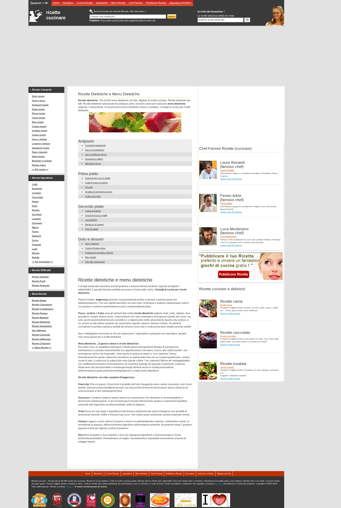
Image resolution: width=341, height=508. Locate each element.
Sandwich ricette (40, 148)
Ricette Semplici (40, 277)
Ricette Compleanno (42, 309)
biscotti (123, 20)
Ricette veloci (39, 165)
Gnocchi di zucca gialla (96, 215)
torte (103, 20)
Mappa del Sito (224, 473)
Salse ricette (38, 156)
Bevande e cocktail (42, 161)
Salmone (36, 236)
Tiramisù (36, 244)
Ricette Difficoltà (41, 270)
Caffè (34, 184)
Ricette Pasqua (40, 313)
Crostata (36, 193)
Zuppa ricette (39, 135)
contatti (218, 484)
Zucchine (37, 214)
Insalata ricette (39, 130)
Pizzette (89, 187)
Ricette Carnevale (41, 335)
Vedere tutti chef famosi (231, 179)
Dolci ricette (38, 96)
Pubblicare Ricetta (156, 3)
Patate (35, 201)
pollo (141, 20)
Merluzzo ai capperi (94, 224)
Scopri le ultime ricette (230, 313)
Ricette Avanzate (41, 285)
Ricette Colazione (41, 343)
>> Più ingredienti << (42, 262)
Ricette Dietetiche (41, 322)
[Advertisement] (156, 55)
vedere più (150, 20)
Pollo (34, 206)
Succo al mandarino (94, 150)
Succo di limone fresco (96, 154)
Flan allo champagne (95, 262)
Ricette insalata (227, 367)
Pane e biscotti (39, 152)
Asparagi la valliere (94, 159)
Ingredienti (102, 3)
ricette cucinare (56, 15)
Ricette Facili (38, 281)
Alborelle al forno (93, 163)
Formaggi (37, 223)
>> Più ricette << (40, 169)
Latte (34, 249)
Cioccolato (37, 197)
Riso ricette (38, 122)
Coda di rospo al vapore (96, 182)
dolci (109, 20)
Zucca (35, 240)
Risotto (36, 210)
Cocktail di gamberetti (95, 145)
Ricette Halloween (41, 339)
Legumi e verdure (41, 143)
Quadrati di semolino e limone (99, 253)
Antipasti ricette (40, 105)
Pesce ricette (38, 113)
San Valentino (39, 330)
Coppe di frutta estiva (95, 248)
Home (56, 3)
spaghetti (133, 20)
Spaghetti (37, 188)
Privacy (70, 487)
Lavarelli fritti (91, 220)
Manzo (35, 227)
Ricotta (35, 253)
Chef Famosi (135, 3)
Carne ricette (38, 118)
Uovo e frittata (39, 139)
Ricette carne (226, 305)
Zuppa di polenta (93, 211)
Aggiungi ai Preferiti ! (180, 3)
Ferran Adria (226, 203)
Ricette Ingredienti (42, 178)
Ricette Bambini (40, 317)
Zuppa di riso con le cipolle (97, 178)
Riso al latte (90, 257)
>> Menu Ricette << (42, 347)
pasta (115, 20)
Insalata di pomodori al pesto (98, 192)
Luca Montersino (228, 236)
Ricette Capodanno (42, 304)
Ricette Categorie (42, 89)
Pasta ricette (38, 109)
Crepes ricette (39, 126)
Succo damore (92, 243)
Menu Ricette (118, 3)
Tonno (35, 231)
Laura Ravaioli (227, 170)
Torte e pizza (38, 100)
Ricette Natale (39, 300)
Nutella (35, 257)
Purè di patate (91, 229)
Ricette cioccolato (228, 336)
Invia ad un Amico (206, 473)
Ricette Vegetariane (42, 326)
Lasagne (36, 219)
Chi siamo (189, 473)
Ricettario (68, 3)
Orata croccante (93, 196)
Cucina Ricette (85, 3)
